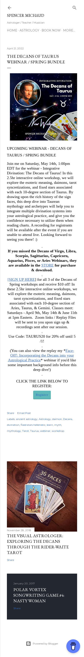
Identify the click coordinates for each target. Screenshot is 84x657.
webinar (45, 430)
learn (50, 424)
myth (57, 424)
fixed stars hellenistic (33, 424)
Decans (67, 419)
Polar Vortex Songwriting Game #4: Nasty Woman (38, 595)
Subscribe (59, 7)
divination (13, 424)
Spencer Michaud (25, 15)
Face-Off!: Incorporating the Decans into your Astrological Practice (41, 355)
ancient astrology (26, 419)
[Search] (74, 7)
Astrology (29, 30)
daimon (57, 419)
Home (12, 30)
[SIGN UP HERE (21, 279)
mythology (14, 430)
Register (42, 395)
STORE (47, 265)
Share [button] (10, 413)
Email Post (24, 413)
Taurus (34, 430)
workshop (58, 430)
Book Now (51, 30)
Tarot (25, 430)
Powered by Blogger (45, 643)
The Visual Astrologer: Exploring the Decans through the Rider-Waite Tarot (38, 544)
